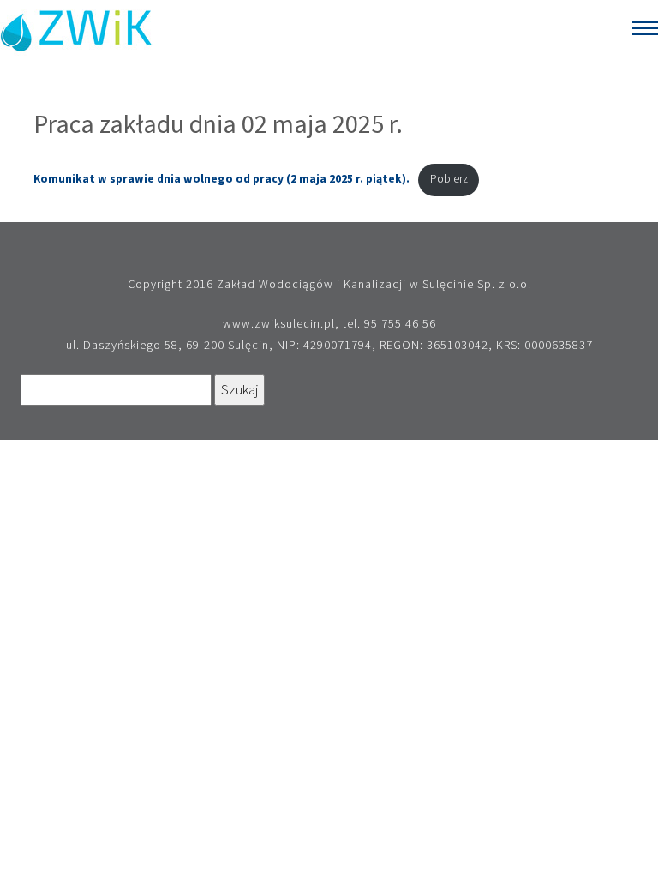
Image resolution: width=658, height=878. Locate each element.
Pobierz (449, 178)
